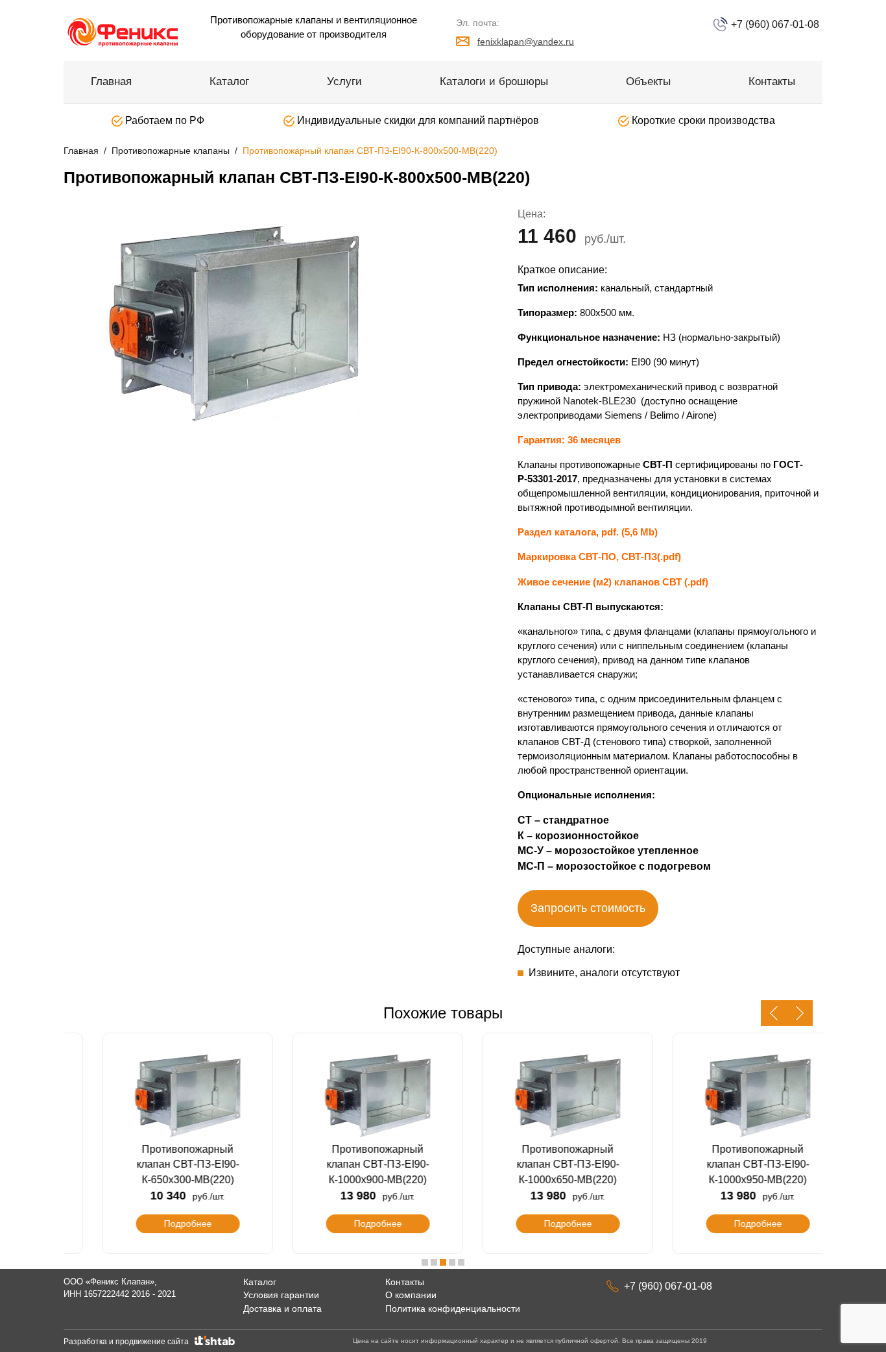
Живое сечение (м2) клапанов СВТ (601, 581)
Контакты (771, 81)
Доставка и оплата (282, 1308)
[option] (248, 319)
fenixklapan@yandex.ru (525, 41)
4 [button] (452, 1262)
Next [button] (800, 1013)
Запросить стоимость (588, 908)
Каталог (229, 81)
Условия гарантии (281, 1295)
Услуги (344, 81)
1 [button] (425, 1262)
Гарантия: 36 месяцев (570, 439)
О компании (411, 1295)
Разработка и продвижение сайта (128, 1341)
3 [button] (443, 1262)
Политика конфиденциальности (452, 1308)
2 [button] (434, 1262)
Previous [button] (774, 1013)
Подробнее (159, 1223)
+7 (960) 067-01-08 (773, 24)
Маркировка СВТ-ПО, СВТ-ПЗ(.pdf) (599, 556)
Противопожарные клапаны (171, 150)
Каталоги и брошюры (494, 81)
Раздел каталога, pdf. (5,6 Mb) (588, 531)
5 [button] (461, 1262)
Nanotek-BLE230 (599, 400)
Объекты (648, 81)
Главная (111, 81)
